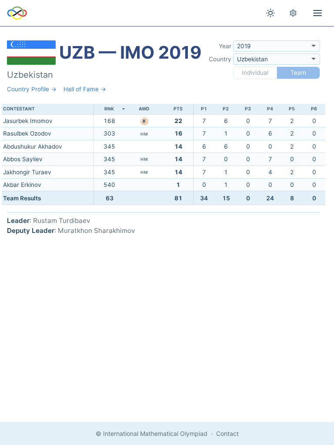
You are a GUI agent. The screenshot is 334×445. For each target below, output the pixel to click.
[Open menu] (317, 13)
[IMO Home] (17, 13)
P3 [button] (248, 109)
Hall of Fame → (84, 89)
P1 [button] (204, 109)
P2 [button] (226, 109)
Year (225, 46)
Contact (227, 433)
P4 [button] (270, 109)
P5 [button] (292, 109)
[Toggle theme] (270, 13)
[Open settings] (293, 13)
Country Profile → (32, 89)
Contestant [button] (19, 109)
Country (220, 59)
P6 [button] (314, 109)
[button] (109, 109)
